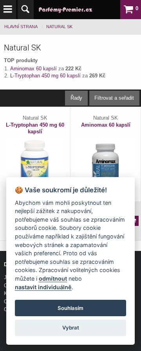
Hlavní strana (21, 26)
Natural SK (59, 26)
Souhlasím (70, 308)
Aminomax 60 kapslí (34, 69)
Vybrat (70, 327)
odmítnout (53, 278)
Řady (76, 98)
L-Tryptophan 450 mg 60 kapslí (46, 76)
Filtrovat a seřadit (114, 98)
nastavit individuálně (43, 287)
